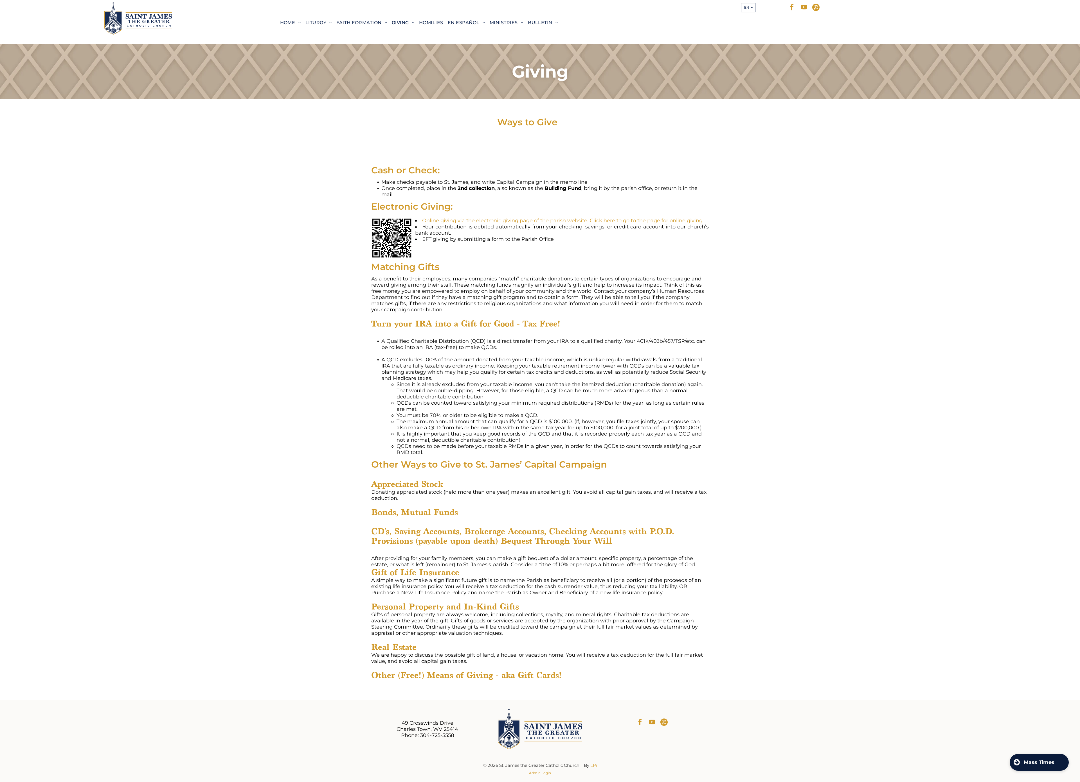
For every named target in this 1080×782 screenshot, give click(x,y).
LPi (593, 765)
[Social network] (816, 7)
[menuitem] (290, 23)
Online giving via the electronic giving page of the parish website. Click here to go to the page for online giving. (563, 220)
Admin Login (540, 773)
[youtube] (804, 7)
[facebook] (792, 7)
